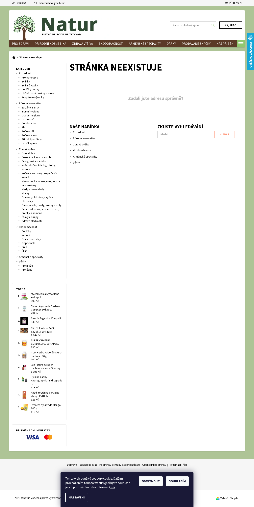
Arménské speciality (145, 44)
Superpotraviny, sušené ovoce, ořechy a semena (40, 211)
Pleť (24, 128)
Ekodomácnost (111, 44)
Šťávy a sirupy (30, 217)
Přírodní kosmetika (50, 44)
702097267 (22, 3)
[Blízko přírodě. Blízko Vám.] (14, 57)
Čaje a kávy (28, 154)
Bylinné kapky (30, 86)
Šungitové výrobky (33, 98)
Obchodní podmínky (154, 464)
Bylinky (26, 82)
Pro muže (27, 266)
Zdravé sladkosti (32, 221)
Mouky (25, 193)
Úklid (24, 251)
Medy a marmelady (33, 189)
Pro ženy (27, 270)
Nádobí (26, 235)
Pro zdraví (20, 44)
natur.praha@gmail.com (52, 3)
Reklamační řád (178, 464)
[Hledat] (213, 25)
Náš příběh (225, 44)
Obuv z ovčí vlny (31, 239)
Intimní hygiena (30, 112)
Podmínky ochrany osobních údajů (119, 464)
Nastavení (77, 497)
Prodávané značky (196, 44)
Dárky (171, 44)
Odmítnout (151, 481)
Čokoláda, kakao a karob (36, 158)
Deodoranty (29, 124)
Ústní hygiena (30, 143)
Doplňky (26, 231)
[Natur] (61, 25)
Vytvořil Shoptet (230, 498)
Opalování (28, 120)
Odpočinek (28, 243)
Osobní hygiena (31, 116)
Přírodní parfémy (32, 139)
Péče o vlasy (29, 135)
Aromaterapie (30, 78)
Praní (25, 247)
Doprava (72, 464)
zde (112, 487)
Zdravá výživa (82, 44)
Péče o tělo (28, 132)
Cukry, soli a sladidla (34, 162)
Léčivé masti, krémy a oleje (38, 94)
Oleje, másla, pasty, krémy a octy (41, 205)
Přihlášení (235, 3)
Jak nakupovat (88, 464)
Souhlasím (177, 481)
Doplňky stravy (30, 90)
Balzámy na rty (30, 108)
